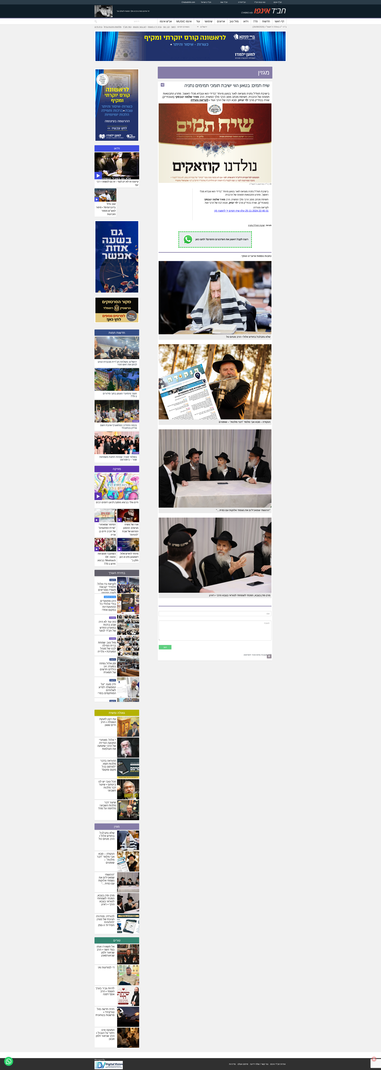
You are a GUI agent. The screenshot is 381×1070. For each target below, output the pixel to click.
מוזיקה (117, 469)
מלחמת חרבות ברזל (112, 27)
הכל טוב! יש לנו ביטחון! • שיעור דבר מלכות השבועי (107, 786)
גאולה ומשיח (117, 712)
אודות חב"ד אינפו (278, 1064)
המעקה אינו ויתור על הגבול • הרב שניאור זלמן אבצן (105, 1034)
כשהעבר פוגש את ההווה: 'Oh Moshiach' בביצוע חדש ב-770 (106, 558)
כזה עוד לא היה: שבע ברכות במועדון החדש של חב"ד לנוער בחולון (107, 673)
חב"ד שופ (224, 2)
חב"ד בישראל (206, 2)
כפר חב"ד (127, 27)
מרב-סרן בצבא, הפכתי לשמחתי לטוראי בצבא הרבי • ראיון (105, 900)
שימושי (208, 21)
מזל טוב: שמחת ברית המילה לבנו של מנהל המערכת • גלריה (107, 693)
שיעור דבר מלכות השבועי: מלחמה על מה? (107, 805)
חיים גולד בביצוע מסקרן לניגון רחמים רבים (117, 502)
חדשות (266, 21)
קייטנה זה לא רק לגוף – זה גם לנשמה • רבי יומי (117, 183)
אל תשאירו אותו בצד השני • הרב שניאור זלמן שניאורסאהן (105, 951)
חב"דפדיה (242, 2)
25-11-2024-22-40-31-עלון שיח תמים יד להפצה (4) (241, 210)
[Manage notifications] (374, 1059)
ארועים (221, 21)
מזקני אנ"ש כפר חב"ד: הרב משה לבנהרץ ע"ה (107, 607)
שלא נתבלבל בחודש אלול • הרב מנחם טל (106, 835)
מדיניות (232, 1064)
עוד (198, 21)
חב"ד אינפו (278, 2)
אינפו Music (184, 21)
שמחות (135, 421)
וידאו (246, 21)
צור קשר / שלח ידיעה (259, 1064)
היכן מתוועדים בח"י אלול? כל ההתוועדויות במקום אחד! (108, 651)
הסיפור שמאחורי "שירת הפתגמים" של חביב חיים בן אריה (107, 529)
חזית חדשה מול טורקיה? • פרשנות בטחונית (105, 1012)
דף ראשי (279, 21)
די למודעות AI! (106, 967)
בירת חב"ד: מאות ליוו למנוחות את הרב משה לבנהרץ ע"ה (106, 589)
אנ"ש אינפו (166, 21)
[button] (8, 1061)
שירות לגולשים (110, 642)
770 (255, 21)
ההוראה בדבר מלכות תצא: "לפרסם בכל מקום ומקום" (108, 765)
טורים (116, 940)
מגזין (117, 826)
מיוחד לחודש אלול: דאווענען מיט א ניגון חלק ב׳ (129, 557)
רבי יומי (166, 27)
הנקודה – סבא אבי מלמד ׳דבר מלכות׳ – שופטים (105, 858)
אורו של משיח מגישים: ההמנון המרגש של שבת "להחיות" (130, 529)
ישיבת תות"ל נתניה (256, 225)
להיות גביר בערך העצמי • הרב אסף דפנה (105, 991)
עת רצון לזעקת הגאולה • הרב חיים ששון (107, 722)
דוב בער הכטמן (139, 27)
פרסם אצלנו (243, 1064)
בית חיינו (98, 27)
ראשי (173, 27)
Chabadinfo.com (188, 2)
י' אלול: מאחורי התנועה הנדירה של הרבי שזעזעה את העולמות (106, 744)
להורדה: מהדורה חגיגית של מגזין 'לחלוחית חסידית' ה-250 (105, 921)
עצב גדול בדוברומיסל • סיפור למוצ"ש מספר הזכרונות (106, 209)
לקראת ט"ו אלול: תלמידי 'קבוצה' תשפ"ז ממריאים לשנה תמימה (106, 630)
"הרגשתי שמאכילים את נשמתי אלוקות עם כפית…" (106, 879)
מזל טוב (234, 21)
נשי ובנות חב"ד (259, 2)
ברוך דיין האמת (154, 27)
